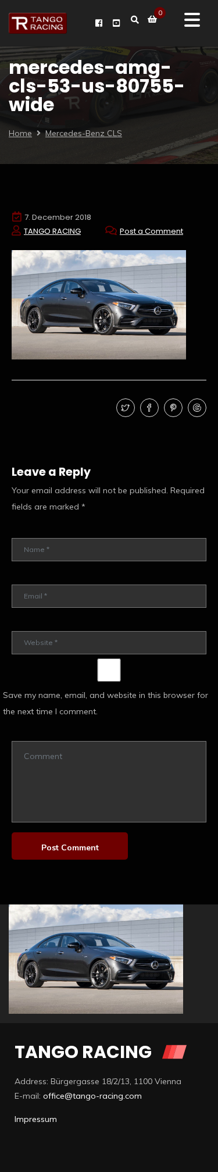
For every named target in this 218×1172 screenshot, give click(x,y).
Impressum (36, 1119)
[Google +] (195, 408)
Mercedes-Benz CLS (83, 133)
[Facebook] (148, 408)
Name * (24, 529)
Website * (28, 622)
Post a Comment (151, 231)
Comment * (30, 732)
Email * (23, 576)
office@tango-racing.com (92, 1096)
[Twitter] (124, 408)
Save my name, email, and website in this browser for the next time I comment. (105, 703)
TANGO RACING (52, 231)
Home (20, 133)
